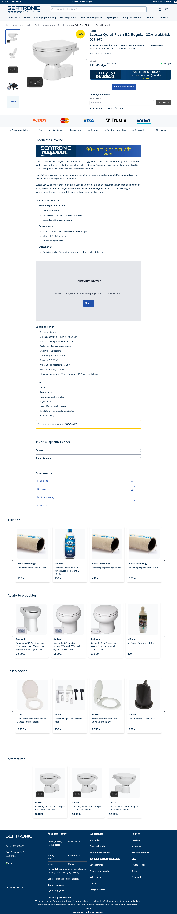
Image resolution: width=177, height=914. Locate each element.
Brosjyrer (42, 489)
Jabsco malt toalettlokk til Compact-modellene (104, 720)
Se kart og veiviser (14, 888)
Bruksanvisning (45, 497)
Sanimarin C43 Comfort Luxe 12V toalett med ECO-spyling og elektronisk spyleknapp (30, 646)
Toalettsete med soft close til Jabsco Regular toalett (31, 720)
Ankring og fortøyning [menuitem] (45, 18)
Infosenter (95, 840)
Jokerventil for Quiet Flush (142, 719)
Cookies (93, 884)
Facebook (136, 840)
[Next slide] (86, 59)
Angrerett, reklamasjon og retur (105, 859)
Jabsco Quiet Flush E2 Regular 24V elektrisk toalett (124, 808)
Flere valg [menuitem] (163, 18)
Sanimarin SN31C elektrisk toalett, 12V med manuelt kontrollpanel (103, 646)
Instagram (136, 846)
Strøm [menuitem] (27, 18)
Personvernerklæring (100, 871)
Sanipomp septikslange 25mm (143, 568)
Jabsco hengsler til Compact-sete (69, 720)
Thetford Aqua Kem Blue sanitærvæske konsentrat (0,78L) (67, 571)
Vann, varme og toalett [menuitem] (91, 18)
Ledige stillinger (97, 890)
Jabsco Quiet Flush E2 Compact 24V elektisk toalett (87, 808)
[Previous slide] (23, 59)
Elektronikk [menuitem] (14, 18)
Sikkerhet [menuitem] (150, 18)
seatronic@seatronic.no (59, 898)
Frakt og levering (98, 846)
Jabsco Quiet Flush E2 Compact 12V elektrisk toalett (50, 808)
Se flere (13, 102)
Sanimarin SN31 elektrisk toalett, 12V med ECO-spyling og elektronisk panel (67, 646)
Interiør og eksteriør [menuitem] (131, 18)
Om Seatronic (96, 865)
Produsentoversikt (17, 2)
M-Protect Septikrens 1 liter (141, 643)
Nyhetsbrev (95, 877)
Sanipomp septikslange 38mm (106, 568)
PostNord (136, 877)
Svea (134, 859)
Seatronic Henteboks (100, 853)
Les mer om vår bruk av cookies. (88, 912)
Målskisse (42, 481)
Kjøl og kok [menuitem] (112, 18)
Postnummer (95, 98)
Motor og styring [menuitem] (68, 18)
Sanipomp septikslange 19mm (32, 568)
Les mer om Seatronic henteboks (64, 879)
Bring (134, 871)
